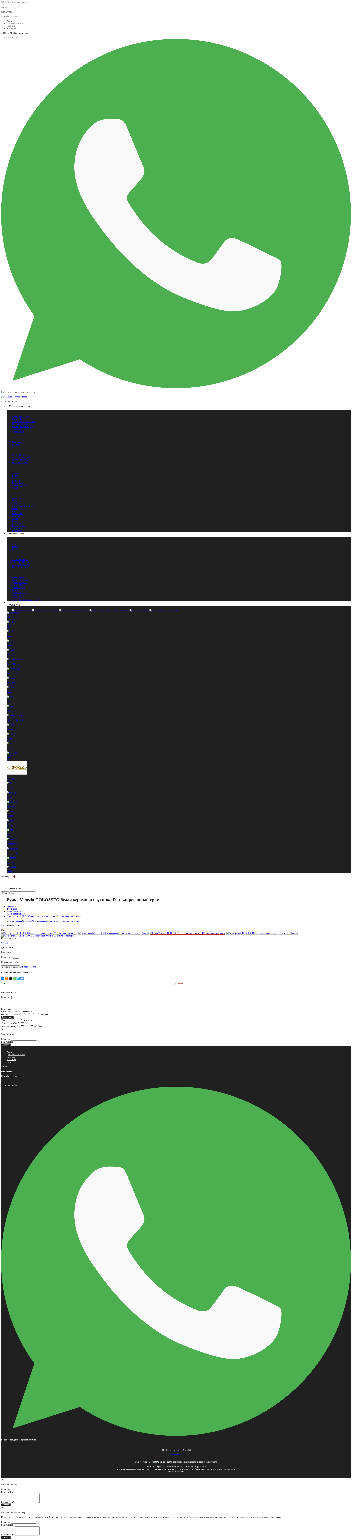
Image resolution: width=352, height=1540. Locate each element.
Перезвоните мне (28, 392)
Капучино (17, 481)
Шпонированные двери (23, 426)
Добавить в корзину (10, 967)
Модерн (16, 444)
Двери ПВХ (17, 419)
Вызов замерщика (9, 392)
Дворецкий (17, 523)
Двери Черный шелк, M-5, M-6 (26, 600)
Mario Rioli (17, 499)
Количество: (7, 957)
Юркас (15, 511)
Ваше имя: (6, 997)
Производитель (8, 938)
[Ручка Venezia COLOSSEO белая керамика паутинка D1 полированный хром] (187, 933)
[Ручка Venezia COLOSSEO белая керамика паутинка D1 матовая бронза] (113, 933)
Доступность (7, 947)
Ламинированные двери (23, 421)
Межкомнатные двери (19, 406)
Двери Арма (18, 577)
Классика (16, 442)
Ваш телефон (7, 1042)
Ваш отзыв (6, 1009)
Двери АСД (17, 585)
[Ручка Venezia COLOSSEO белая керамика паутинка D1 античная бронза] (262, 933)
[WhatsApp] (14, 978)
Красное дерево (19, 486)
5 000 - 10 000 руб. (20, 458)
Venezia (4, 943)
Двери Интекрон (20, 580)
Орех (14, 549)
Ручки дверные (14, 911)
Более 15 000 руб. (20, 462)
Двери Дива (17, 597)
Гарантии (11, 26)
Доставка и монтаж (16, 23)
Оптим (15, 590)
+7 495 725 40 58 (9, 38)
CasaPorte (16, 516)
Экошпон (16, 429)
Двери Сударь (18, 587)
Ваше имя (5, 1039)
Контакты (11, 28)
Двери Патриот (19, 582)
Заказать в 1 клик (28, 967)
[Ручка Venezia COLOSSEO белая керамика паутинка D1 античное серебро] (37, 935)
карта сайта (176, 1455)
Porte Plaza (17, 531)
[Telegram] (22, 978)
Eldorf (15, 521)
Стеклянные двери (21, 424)
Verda (14, 501)
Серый (15, 488)
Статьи (10, 1062)
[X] (10, 978)
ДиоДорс (16, 528)
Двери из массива (20, 416)
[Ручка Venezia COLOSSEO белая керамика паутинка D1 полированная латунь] (39, 933)
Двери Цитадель (20, 592)
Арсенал (16, 503)
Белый (15, 473)
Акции (10, 21)
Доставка (178, 983)
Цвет (3, 930)
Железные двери (16, 533)
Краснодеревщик (20, 526)
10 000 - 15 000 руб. (21, 460)
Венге (15, 476)
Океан (15, 508)
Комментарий (7, 1502)
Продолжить (7, 1017)
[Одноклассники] (6, 978)
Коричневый (18, 483)
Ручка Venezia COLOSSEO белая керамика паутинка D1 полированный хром (43, 916)
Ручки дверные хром (16, 914)
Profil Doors (17, 513)
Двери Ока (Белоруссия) (23, 506)
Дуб (14, 478)
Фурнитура (14, 605)
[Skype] (18, 978)
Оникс (15, 518)
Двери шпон (18, 431)
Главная (10, 906)
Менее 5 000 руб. (20, 455)
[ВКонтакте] (2, 978)
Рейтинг (5, 1014)
